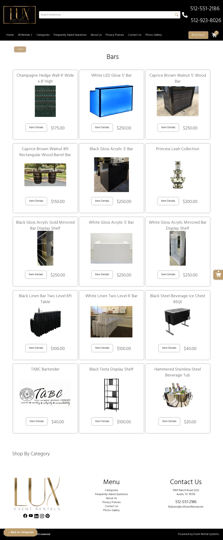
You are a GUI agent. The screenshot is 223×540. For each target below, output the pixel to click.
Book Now (198, 35)
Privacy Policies (115, 35)
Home (10, 35)
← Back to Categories (20, 532)
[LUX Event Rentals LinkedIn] (36, 517)
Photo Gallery (153, 35)
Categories (42, 35)
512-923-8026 (206, 21)
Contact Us (134, 35)
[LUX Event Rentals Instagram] (42, 517)
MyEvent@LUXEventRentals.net (185, 507)
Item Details (36, 127)
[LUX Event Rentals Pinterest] (47, 517)
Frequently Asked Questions (70, 35)
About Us (96, 35)
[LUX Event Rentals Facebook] (25, 517)
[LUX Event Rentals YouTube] (31, 517)
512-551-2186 (186, 502)
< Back (20, 49)
